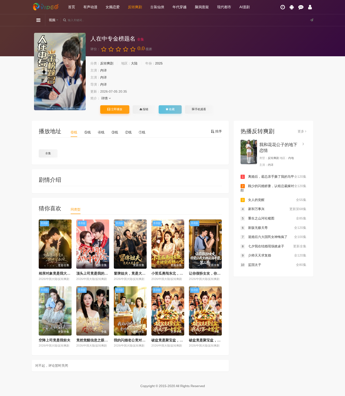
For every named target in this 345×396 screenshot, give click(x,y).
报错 (145, 109)
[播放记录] (282, 7)
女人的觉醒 (274, 200)
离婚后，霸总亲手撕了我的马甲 (274, 176)
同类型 (75, 209)
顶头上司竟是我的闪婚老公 (97, 273)
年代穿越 (179, 7)
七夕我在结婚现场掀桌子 (274, 246)
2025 (159, 63)
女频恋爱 (113, 7)
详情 (105, 98)
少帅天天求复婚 (274, 255)
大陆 (134, 63)
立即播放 (116, 109)
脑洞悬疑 (202, 7)
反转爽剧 (135, 7)
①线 (142, 132)
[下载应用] (292, 7)
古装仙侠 (157, 7)
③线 (114, 132)
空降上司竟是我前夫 (54, 340)
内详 (103, 70)
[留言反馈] (300, 7)
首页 (71, 7)
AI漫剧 (244, 7)
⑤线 (87, 132)
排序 (218, 131)
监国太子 (273, 265)
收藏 (171, 109)
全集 (48, 153)
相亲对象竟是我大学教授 (58, 273)
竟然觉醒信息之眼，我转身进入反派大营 (108, 340)
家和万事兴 (274, 209)
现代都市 (224, 7)
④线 (101, 132)
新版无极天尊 (274, 228)
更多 (301, 131)
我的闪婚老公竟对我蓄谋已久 (137, 340)
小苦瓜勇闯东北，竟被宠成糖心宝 (177, 273)
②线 (128, 132)
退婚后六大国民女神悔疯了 (274, 237)
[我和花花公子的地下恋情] (249, 152)
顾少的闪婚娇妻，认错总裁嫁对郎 (273, 188)
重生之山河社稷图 (274, 218)
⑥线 (74, 132)
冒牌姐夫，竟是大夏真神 (133, 273)
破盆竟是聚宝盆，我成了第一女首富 (179, 340)
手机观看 (200, 109)
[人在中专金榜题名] (60, 71)
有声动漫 (90, 7)
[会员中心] (310, 7)
